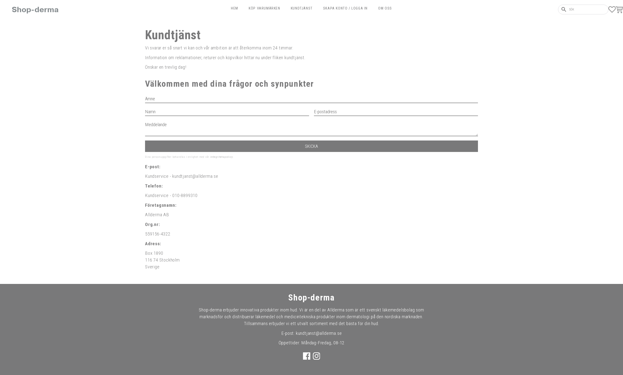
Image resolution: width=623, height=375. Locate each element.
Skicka (311, 146)
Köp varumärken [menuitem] (264, 8)
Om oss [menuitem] (385, 8)
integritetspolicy (221, 157)
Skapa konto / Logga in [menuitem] (345, 8)
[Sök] (563, 9)
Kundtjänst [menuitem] (302, 8)
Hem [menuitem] (234, 8)
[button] (612, 9)
